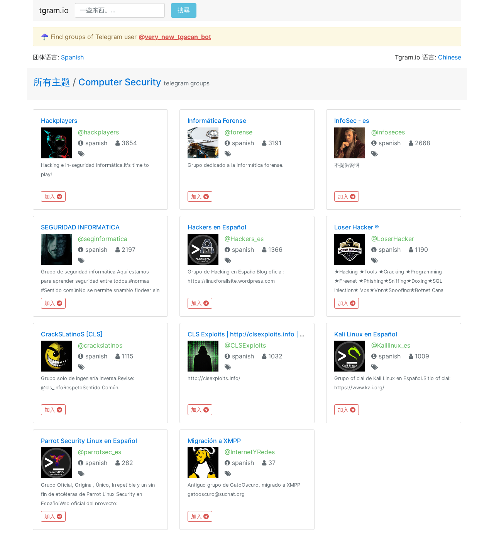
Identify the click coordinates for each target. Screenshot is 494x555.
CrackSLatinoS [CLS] (72, 334)
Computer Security (119, 82)
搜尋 (184, 10)
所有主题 (53, 82)
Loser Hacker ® (356, 227)
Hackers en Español (217, 227)
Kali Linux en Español (365, 334)
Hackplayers (59, 120)
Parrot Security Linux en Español (89, 441)
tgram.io (54, 10)
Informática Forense (217, 120)
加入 (50, 196)
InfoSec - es (351, 120)
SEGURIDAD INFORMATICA (80, 227)
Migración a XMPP (214, 441)
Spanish (72, 57)
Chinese (449, 57)
